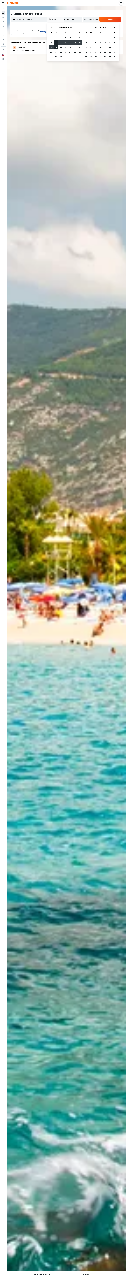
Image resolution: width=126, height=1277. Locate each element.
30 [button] (66, 57)
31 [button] (114, 57)
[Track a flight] (3, 44)
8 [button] (60, 43)
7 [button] (56, 43)
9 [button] (65, 43)
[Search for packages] (3, 21)
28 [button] (56, 57)
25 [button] (75, 52)
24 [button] (70, 52)
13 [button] (51, 47)
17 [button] (70, 47)
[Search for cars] (3, 17)
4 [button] (75, 38)
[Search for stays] (3, 13)
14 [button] (56, 47)
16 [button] (65, 47)
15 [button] (61, 47)
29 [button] (61, 57)
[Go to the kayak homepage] (13, 3)
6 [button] (51, 43)
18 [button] (75, 47)
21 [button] (56, 52)
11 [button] (75, 43)
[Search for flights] (3, 9)
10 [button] (70, 43)
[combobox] (31, 19)
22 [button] (61, 52)
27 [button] (51, 57)
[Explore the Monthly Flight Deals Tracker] (3, 35)
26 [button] (80, 52)
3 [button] (70, 38)
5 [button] (79, 38)
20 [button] (51, 52)
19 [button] (80, 47)
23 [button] (65, 52)
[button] (3, 3)
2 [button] (65, 38)
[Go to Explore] (3, 40)
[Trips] (3, 49)
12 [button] (80, 43)
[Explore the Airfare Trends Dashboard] (3, 31)
